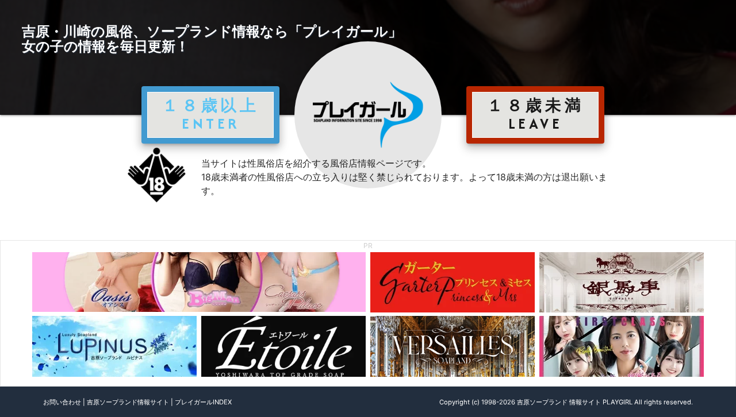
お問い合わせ (62, 402)
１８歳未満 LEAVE (535, 114)
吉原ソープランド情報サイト (128, 402)
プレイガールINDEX (203, 402)
